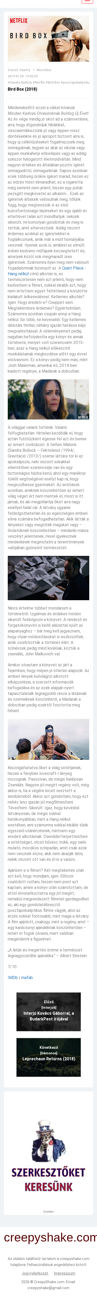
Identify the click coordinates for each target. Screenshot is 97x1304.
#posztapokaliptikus (76, 82)
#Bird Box (53, 82)
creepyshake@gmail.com (48, 1288)
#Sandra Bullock (20, 82)
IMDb (13, 977)
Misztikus (44, 70)
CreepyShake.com (49, 1282)
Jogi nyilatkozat (35, 1273)
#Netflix (39, 82)
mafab (27, 977)
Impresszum (64, 1273)
